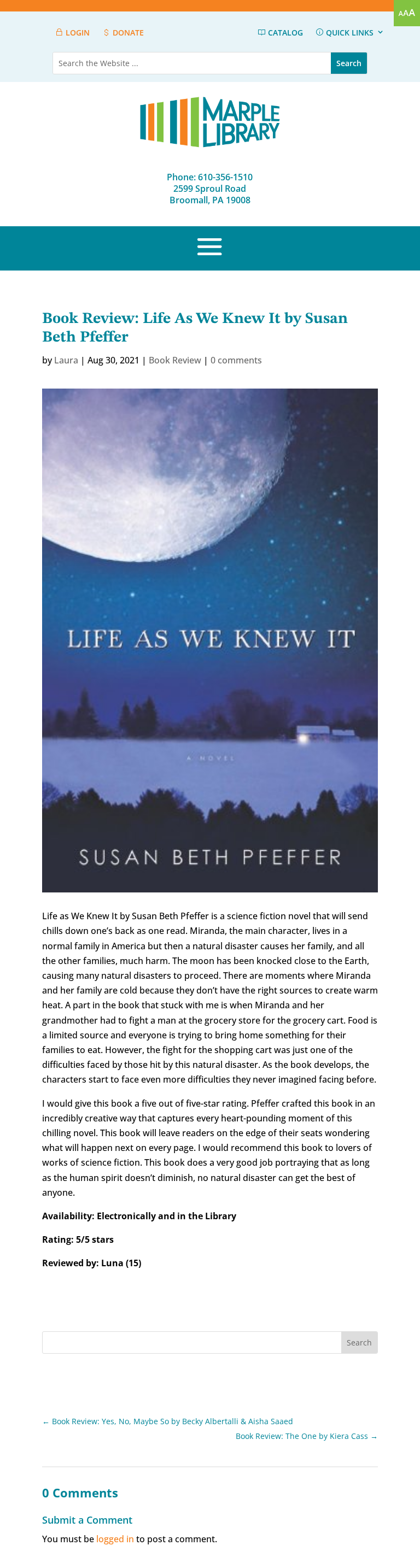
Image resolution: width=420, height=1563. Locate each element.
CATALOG (284, 33)
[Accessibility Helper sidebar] (407, 13)
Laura (66, 360)
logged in (115, 1539)
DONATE (127, 33)
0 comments (236, 360)
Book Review (175, 360)
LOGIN (76, 33)
